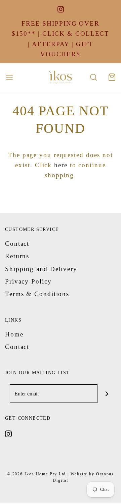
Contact (17, 243)
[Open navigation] (9, 77)
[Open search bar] (93, 77)
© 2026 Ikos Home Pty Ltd (36, 474)
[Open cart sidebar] (112, 77)
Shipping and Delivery (41, 268)
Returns (17, 256)
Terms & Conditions (37, 293)
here (61, 165)
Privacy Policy (28, 281)
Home (14, 334)
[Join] (106, 393)
